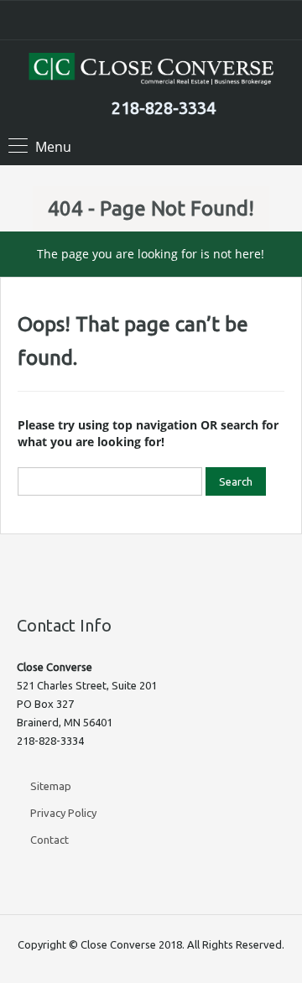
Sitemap (50, 786)
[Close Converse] (151, 71)
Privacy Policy (63, 813)
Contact (49, 839)
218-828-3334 (164, 108)
